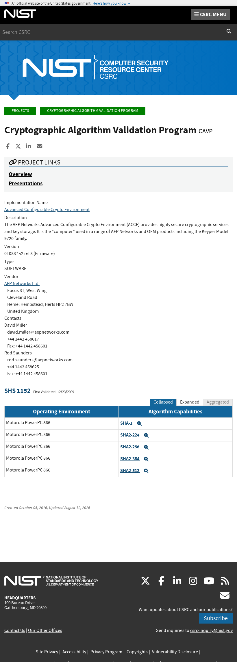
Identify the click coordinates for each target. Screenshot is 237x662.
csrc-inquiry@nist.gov (211, 630)
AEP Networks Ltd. (22, 283)
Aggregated (218, 402)
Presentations (25, 183)
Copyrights (137, 652)
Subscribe (216, 618)
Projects (20, 110)
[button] (139, 423)
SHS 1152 (17, 390)
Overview (20, 174)
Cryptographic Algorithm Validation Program (92, 110)
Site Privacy (47, 652)
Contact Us (14, 630)
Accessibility (74, 652)
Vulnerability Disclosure (175, 652)
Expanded (189, 402)
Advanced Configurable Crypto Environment (47, 209)
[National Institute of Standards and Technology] (51, 580)
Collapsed (163, 402)
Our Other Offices (45, 630)
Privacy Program (106, 652)
